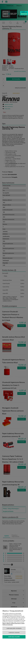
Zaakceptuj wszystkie (14, 636)
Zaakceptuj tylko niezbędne (14, 628)
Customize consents (14, 632)
